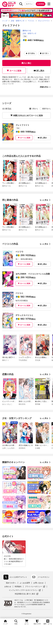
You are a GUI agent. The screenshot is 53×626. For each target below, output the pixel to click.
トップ (5, 624)
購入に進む (27, 63)
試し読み (40, 70)
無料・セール (48, 624)
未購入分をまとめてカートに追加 (28, 115)
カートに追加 (15, 70)
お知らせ (7, 587)
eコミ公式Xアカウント (16, 577)
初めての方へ (11, 583)
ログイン (29, 4)
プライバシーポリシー (35, 587)
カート (26, 624)
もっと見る (44, 200)
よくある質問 (25, 583)
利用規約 (18, 587)
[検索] (21, 4)
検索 (16, 624)
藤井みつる (27, 31)
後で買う (45, 53)
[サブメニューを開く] (49, 4)
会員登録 (40, 4)
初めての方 (37, 624)
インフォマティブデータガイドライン (23, 590)
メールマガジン (43, 577)
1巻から (35, 109)
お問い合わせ (38, 583)
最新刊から (46, 109)
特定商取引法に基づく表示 (26, 594)
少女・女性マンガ (29, 33)
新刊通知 (31, 53)
